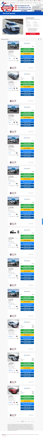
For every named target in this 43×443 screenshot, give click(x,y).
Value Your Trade (27, 59)
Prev (21, 421)
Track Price (28, 43)
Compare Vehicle (31, 67)
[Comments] (17, 60)
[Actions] (17, 52)
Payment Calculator (27, 61)
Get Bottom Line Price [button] (27, 51)
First (18, 421)
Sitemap (15, 434)
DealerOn (12, 434)
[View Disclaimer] (16, 60)
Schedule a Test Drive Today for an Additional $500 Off (27, 57)
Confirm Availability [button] (27, 112)
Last (29, 421)
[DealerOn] (4, 434)
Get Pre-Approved (27, 53)
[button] (18, 45)
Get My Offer (32, 33)
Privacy (17, 434)
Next (26, 421)
